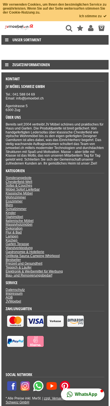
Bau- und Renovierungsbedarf (29, 275)
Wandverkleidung (19, 248)
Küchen (11, 240)
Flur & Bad (14, 232)
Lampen (12, 236)
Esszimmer (14, 201)
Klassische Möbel (19, 193)
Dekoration (14, 228)
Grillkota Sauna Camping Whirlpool (33, 256)
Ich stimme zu (90, 16)
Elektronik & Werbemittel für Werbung (34, 271)
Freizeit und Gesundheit (24, 263)
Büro (9, 205)
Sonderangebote (19, 178)
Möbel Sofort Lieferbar (23, 189)
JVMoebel (13, 301)
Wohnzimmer (16, 197)
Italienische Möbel (20, 221)
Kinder (11, 213)
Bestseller (13, 260)
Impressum (14, 293)
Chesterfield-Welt (19, 182)
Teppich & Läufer (19, 267)
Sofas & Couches (19, 185)
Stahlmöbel (14, 217)
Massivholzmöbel (19, 224)
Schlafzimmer (16, 209)
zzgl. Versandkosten (59, 398)
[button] (82, 394)
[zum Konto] (91, 28)
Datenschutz (15, 290)
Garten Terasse (17, 244)
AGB (9, 297)
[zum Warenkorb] (101, 28)
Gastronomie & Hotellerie (25, 252)
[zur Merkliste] (80, 28)
